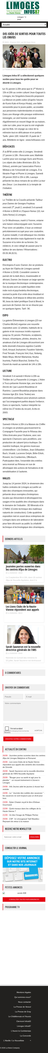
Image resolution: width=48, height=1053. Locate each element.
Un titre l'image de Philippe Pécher (23, 815)
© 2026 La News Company (10, 1048)
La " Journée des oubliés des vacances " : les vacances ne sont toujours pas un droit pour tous (24, 795)
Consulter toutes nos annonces (24, 899)
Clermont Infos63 (23, 1021)
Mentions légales (24, 992)
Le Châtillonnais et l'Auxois (19, 1016)
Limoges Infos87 (24, 1026)
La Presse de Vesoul (22, 1007)
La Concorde (25, 1036)
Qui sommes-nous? (22, 997)
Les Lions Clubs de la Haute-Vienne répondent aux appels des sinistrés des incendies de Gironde (23, 764)
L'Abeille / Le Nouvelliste (13, 1040)
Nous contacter (24, 1002)
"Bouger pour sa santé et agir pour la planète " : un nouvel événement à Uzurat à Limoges (21, 780)
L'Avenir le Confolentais (21, 1031)
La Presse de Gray (23, 1012)
